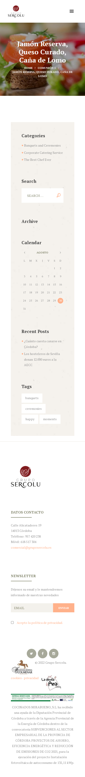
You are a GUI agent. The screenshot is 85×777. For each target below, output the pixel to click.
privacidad (31, 678)
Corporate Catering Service (43, 152)
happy (29, 419)
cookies (16, 678)
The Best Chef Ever (37, 159)
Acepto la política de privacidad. (40, 622)
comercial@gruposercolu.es (31, 547)
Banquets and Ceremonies (42, 145)
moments (50, 419)
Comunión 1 (47, 68)
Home (28, 68)
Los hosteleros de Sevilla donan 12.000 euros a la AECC (42, 359)
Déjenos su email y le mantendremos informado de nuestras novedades (37, 592)
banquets (32, 398)
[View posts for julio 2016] (24, 253)
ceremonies (33, 408)
